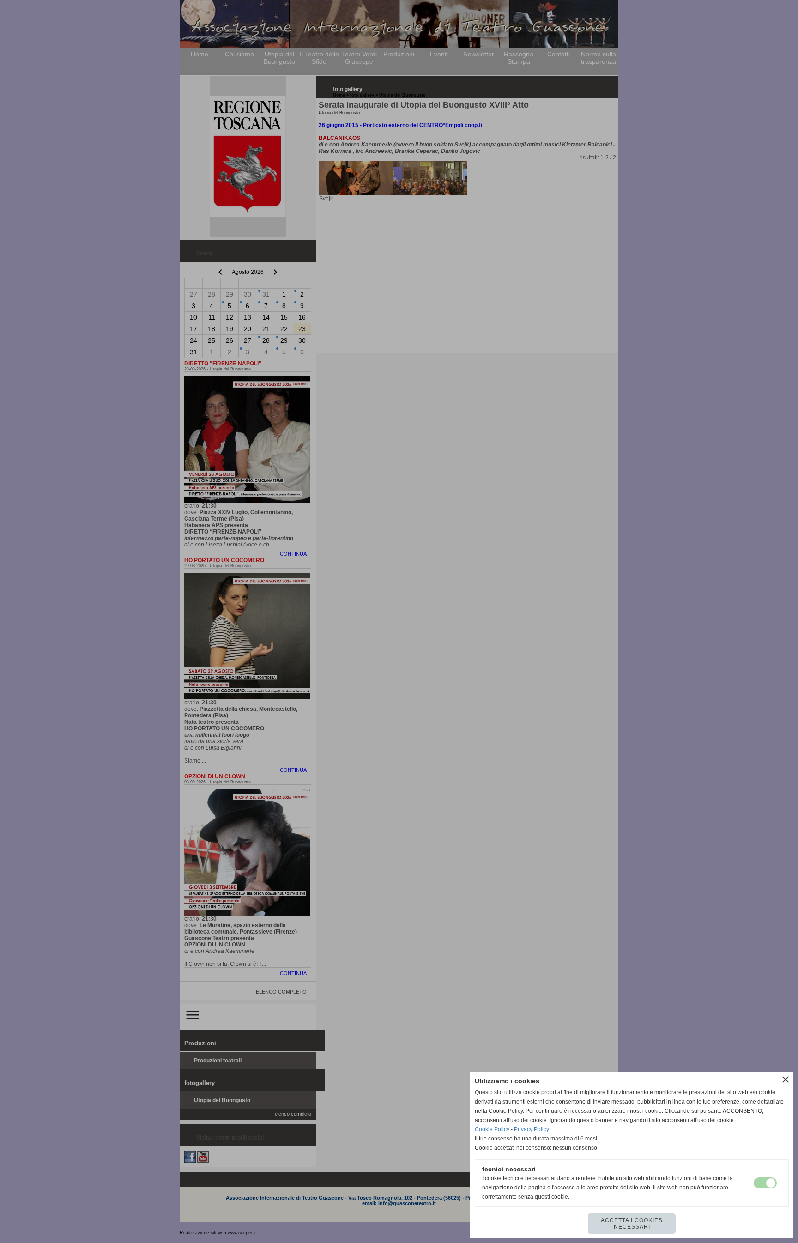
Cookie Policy (492, 1129)
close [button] (785, 1079)
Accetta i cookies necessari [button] (632, 1223)
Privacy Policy (531, 1129)
